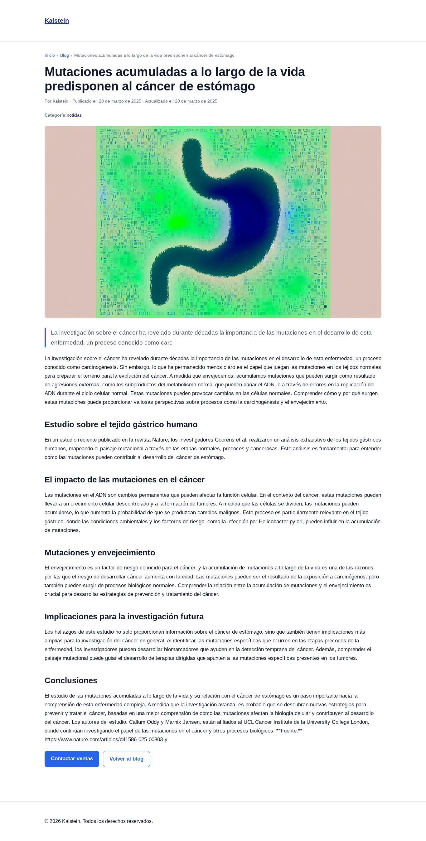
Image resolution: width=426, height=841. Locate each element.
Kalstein (57, 20)
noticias (74, 115)
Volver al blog (126, 759)
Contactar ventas (72, 758)
